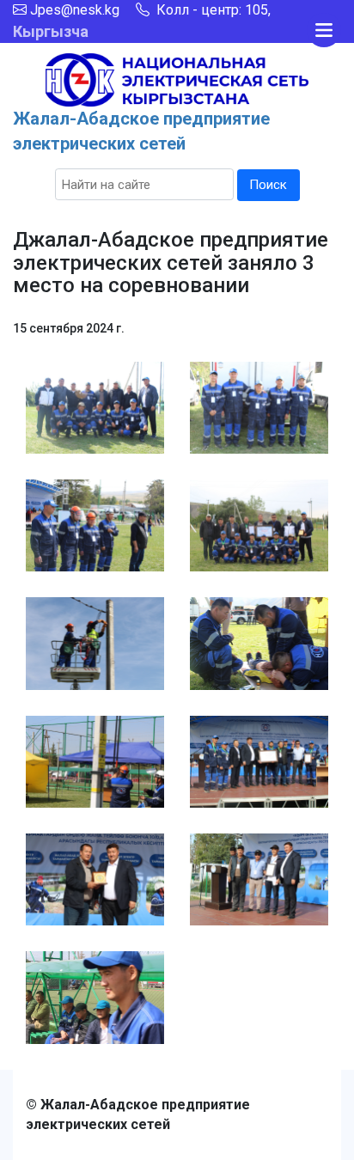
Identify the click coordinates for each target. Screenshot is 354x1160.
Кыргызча (50, 31)
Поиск (268, 184)
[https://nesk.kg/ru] (177, 78)
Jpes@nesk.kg (74, 10)
